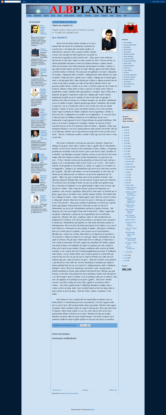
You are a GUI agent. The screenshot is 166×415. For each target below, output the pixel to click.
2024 (125, 133)
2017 (125, 151)
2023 (125, 135)
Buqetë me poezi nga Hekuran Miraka (43, 178)
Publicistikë (37, 15)
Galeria (118, 15)
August (128, 169)
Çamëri (96, 15)
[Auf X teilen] (85, 325)
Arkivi (111, 15)
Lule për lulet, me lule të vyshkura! (130, 224)
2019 (125, 146)
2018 (125, 148)
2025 (125, 130)
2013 (125, 258)
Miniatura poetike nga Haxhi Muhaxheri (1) (43, 199)
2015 (125, 156)
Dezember (129, 159)
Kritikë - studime (69, 15)
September (129, 167)
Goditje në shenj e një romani (131, 188)
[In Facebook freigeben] (87, 325)
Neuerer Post (57, 390)
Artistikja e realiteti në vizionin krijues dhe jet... (131, 193)
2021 (125, 141)
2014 (125, 255)
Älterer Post (113, 390)
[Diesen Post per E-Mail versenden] (81, 325)
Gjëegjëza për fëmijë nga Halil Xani (43, 71)
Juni (127, 175)
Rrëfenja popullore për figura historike (43, 91)
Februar (128, 185)
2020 (125, 143)
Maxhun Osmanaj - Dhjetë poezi (130, 239)
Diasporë (104, 15)
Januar (128, 252)
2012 (125, 260)
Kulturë (46, 15)
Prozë (59, 15)
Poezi (53, 15)
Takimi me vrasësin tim (129, 247)
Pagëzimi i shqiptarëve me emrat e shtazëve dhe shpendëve (43, 135)
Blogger (92, 409)
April (127, 180)
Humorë (79, 15)
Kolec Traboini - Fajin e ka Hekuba (130, 211)
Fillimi (29, 15)
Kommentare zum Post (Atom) (69, 393)
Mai (127, 177)
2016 (125, 154)
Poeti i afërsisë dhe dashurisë (130, 216)
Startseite (85, 390)
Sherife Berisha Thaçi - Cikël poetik (130, 234)
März (127, 182)
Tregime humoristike (43, 49)
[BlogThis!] (83, 325)
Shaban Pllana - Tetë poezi (130, 206)
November (129, 161)
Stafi (125, 15)
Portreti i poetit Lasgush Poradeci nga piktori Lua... (130, 200)
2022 (125, 138)
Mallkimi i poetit (130, 220)
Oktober (128, 164)
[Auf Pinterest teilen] (89, 325)
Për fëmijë (88, 15)
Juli (127, 172)
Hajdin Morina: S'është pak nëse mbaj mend (43, 157)
